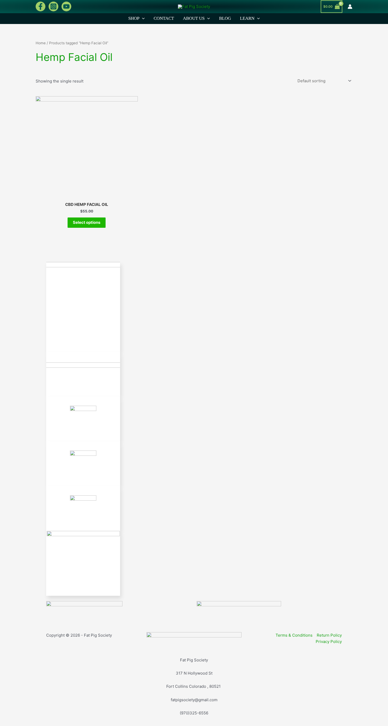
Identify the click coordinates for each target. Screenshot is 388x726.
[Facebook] (40, 6)
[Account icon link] (350, 6)
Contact (164, 18)
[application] (142, 18)
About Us (194, 18)
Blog (225, 18)
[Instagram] (53, 6)
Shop (133, 18)
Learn (247, 18)
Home (41, 43)
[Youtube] (66, 6)
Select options (86, 222)
